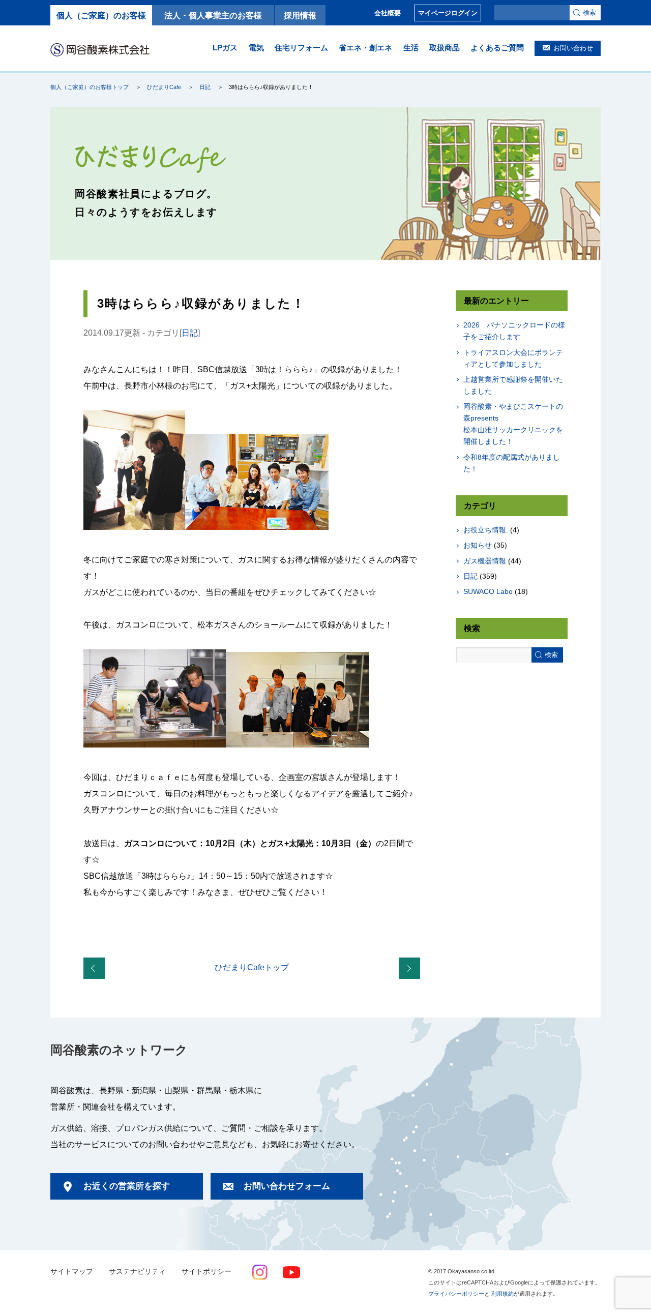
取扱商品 (444, 47)
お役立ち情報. (485, 530)
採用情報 (300, 15)
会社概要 (387, 13)
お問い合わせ (573, 48)
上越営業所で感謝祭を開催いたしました (513, 385)
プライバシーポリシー (456, 1294)
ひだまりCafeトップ (252, 967)
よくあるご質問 (497, 47)
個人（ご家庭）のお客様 (101, 15)
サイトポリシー (206, 1271)
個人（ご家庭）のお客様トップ (89, 87)
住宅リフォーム (301, 47)
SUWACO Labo (488, 591)
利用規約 (502, 1294)
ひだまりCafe (164, 87)
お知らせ (477, 545)
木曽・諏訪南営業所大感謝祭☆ (411, 968)
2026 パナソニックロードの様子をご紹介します (514, 331)
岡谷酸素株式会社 (100, 49)
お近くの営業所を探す (126, 1186)
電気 (256, 47)
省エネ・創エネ (365, 47)
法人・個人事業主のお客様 (213, 15)
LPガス (225, 47)
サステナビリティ (137, 1271)
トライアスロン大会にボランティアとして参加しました (513, 358)
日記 (205, 87)
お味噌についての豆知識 (96, 968)
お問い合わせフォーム (287, 1186)
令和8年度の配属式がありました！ (511, 463)
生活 (411, 47)
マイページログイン (448, 13)
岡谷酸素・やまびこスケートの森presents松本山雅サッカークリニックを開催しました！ (513, 423)
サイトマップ (71, 1271)
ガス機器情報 (484, 561)
